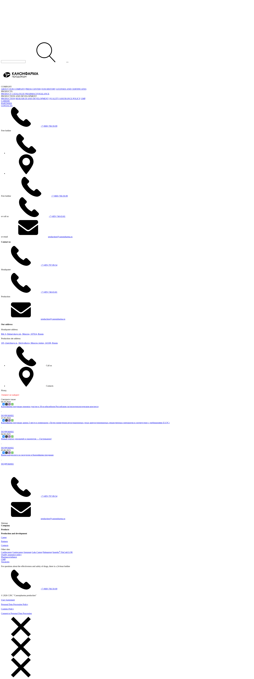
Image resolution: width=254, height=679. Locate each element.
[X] (6, 404)
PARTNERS (6, 103)
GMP (83, 98)
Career (4, 537)
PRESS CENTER (33, 89)
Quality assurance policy (11, 555)
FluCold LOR (67, 552)
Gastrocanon (17, 552)
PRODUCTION (8, 98)
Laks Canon (37, 552)
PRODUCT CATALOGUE (13, 94)
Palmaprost (47, 552)
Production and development (14, 533)
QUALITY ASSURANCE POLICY (64, 98)
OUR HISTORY (48, 89)
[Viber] (9, 404)
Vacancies (5, 562)
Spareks (56, 552)
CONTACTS (6, 106)
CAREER (5, 101)
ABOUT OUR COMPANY (13, 89)
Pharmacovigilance (9, 557)
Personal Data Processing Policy (14, 604)
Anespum (27, 552)
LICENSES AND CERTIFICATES (71, 89)
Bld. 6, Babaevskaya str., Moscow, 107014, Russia (22, 334)
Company (5, 525)
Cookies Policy (7, 609)
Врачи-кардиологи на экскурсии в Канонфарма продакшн (27, 455)
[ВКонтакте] (3, 404)
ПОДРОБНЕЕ (7, 415)
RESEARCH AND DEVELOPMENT (32, 98)
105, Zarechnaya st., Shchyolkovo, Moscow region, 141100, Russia (29, 343)
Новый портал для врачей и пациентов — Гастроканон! (26, 439)
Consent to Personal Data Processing (16, 613)
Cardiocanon (6, 552)
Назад (3, 390)
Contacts (4, 545)
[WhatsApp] (12, 404)
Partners (4, 541)
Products (5, 529)
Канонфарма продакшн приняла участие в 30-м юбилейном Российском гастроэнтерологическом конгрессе (50, 406)
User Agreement (8, 600)
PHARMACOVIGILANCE (37, 94)
